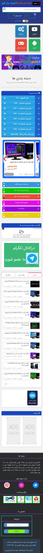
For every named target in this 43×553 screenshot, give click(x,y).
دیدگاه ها (21, 208)
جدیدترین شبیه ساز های (21, 214)
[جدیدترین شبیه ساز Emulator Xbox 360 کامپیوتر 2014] (34, 325)
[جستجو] (4, 8)
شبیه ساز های (21, 48)
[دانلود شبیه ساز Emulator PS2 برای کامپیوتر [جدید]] (34, 314)
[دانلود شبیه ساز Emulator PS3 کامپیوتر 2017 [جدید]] (34, 293)
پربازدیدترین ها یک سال (21, 196)
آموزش (34, 34)
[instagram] (21, 485)
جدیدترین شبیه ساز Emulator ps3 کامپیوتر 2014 (17, 282)
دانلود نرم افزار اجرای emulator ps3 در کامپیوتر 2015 (18, 364)
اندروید (34, 48)
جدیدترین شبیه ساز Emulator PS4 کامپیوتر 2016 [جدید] (17, 303)
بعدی (5, 383)
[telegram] (36, 485)
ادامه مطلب (26, 174)
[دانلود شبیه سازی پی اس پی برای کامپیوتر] (34, 355)
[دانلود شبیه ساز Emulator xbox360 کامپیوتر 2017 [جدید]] (34, 376)
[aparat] (7, 485)
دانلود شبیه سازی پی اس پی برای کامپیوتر (17, 353)
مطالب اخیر (21, 275)
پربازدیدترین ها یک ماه (21, 190)
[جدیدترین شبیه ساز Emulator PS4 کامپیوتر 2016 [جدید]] (34, 304)
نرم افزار (21, 34)
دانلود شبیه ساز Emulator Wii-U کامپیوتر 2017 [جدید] (18, 344)
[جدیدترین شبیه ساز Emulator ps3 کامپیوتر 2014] (34, 283)
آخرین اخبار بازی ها (21, 202)
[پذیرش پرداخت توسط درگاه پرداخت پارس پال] (32, 406)
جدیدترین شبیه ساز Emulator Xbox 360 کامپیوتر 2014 (17, 324)
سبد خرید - (22, 16)
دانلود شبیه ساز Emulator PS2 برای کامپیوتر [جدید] (17, 313)
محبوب (35, 275)
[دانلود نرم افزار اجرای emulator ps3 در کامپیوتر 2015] (34, 366)
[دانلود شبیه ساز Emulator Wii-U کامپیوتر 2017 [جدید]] (34, 345)
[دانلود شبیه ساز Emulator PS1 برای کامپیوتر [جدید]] (34, 335)
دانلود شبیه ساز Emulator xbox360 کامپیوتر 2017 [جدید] (16, 375)
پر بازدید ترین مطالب (21, 184)
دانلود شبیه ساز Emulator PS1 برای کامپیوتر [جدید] (17, 334)
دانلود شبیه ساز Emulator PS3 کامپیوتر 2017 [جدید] (16, 292)
